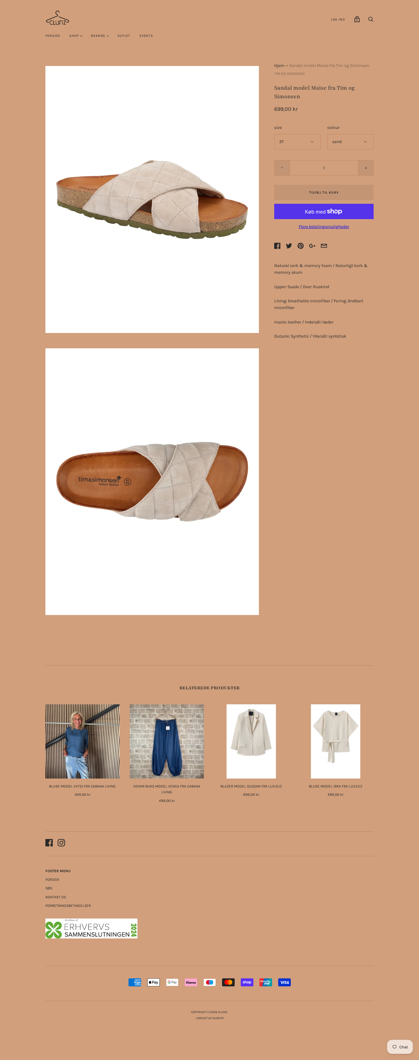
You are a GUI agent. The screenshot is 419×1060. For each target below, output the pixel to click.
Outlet (123, 36)
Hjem (279, 65)
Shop (74, 36)
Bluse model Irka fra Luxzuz (335, 786)
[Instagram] (61, 844)
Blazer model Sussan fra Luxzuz (251, 786)
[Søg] (371, 21)
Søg (48, 888)
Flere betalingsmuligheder (324, 226)
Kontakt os (55, 897)
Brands (98, 36)
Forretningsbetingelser (68, 905)
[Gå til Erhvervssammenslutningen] (91, 937)
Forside (52, 36)
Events (146, 36)
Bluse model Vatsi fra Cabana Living (82, 786)
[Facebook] (49, 844)
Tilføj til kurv (324, 193)
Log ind (338, 19)
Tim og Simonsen (289, 74)
